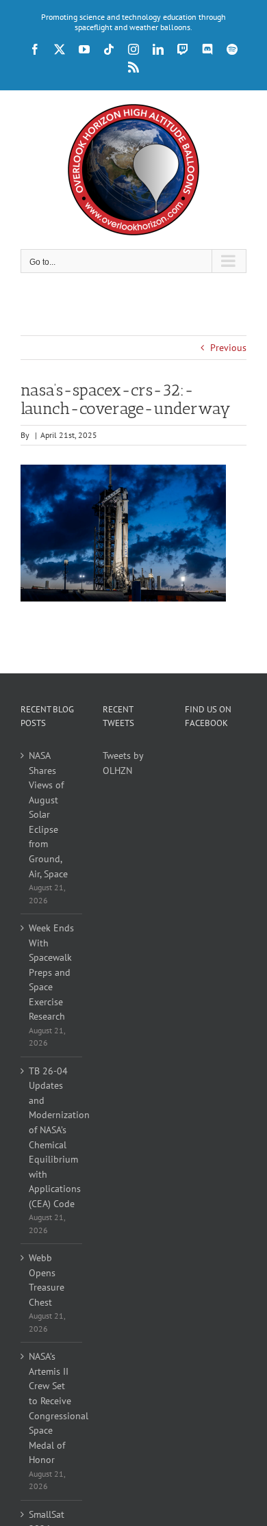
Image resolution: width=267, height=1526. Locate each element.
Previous (228, 347)
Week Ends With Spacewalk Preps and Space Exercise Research (51, 972)
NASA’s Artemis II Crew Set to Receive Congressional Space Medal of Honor (52, 1408)
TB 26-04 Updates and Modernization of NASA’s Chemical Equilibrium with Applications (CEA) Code (52, 1137)
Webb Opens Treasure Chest (46, 1280)
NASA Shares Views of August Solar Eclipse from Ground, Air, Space (48, 814)
